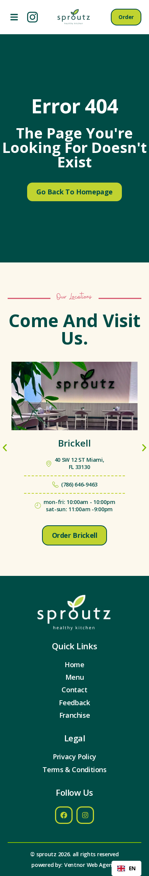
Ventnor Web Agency (91, 864)
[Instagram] (32, 17)
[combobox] (126, 868)
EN (132, 868)
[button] (14, 17)
